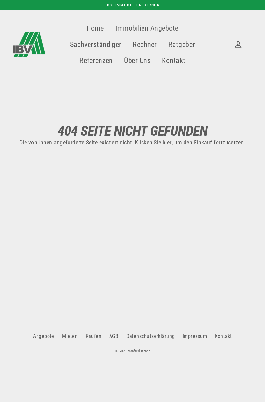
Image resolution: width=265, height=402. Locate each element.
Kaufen (93, 336)
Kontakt (173, 61)
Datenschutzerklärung (150, 336)
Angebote (43, 336)
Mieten (70, 336)
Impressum (195, 336)
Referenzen (96, 61)
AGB (113, 336)
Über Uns (137, 61)
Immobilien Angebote (147, 28)
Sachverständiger (96, 44)
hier (167, 142)
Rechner (145, 44)
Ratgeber (181, 44)
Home (95, 28)
